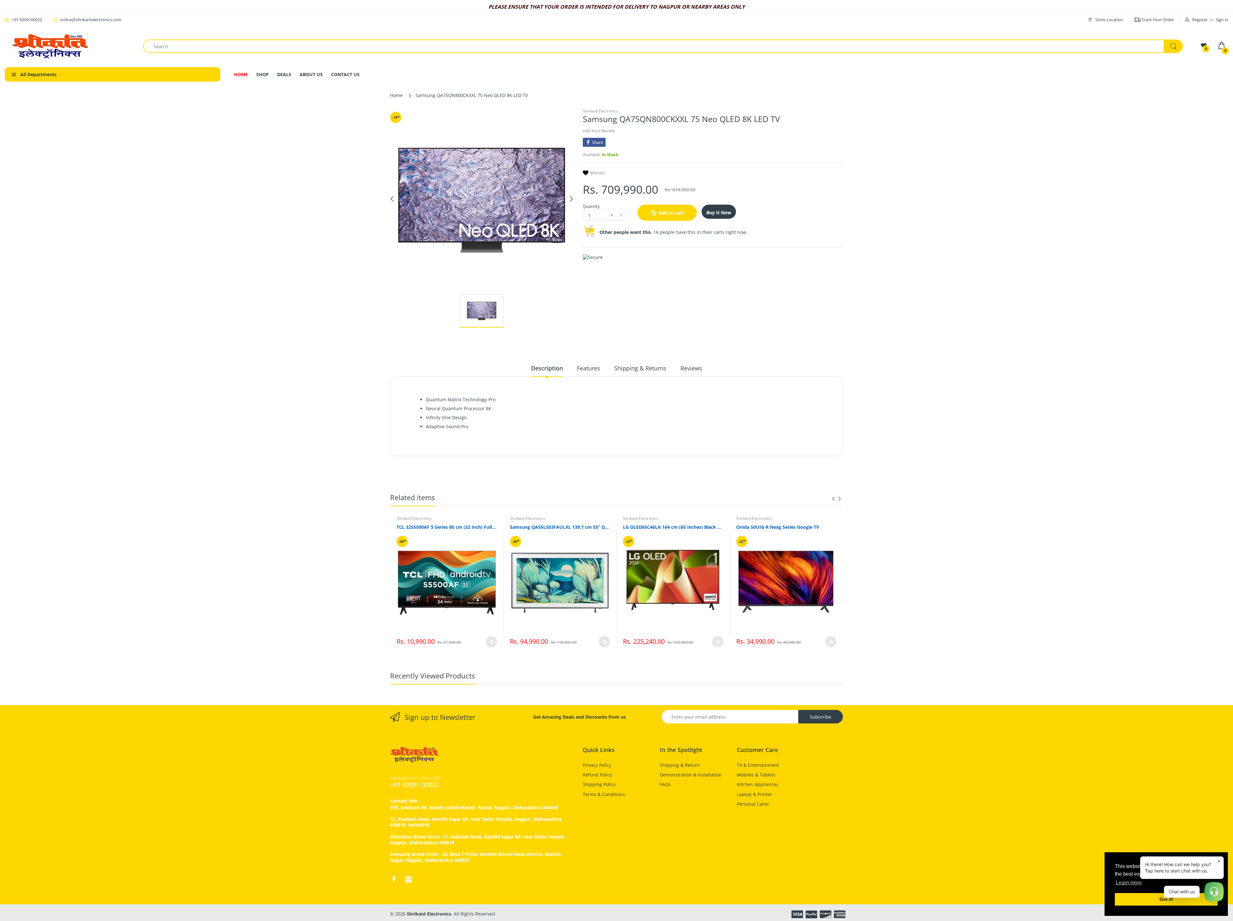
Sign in (1222, 19)
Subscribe (820, 717)
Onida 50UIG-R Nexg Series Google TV (777, 527)
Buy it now (718, 212)
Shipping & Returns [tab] (640, 368)
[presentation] (833, 498)
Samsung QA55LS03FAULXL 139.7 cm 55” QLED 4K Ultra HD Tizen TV (560, 527)
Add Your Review (599, 131)
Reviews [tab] (691, 368)
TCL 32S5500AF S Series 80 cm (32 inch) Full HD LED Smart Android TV (447, 527)
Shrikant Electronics (600, 111)
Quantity (591, 206)
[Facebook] (393, 879)
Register (1200, 19)
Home (396, 95)
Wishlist (597, 173)
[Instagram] (408, 879)
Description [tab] (547, 368)
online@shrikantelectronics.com (90, 19)
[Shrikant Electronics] (50, 46)
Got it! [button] (1166, 899)
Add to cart (671, 213)
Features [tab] (588, 368)
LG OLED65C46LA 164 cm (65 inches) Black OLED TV (673, 527)
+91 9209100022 (27, 19)
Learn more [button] (1129, 882)
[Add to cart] (491, 641)
